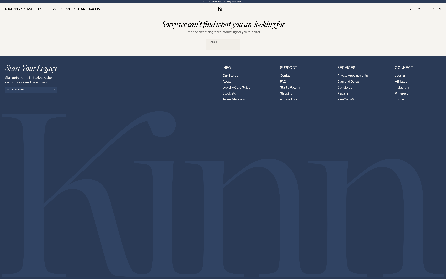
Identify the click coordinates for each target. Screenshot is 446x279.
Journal (400, 75)
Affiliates (401, 81)
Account (229, 81)
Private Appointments (352, 75)
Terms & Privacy (234, 99)
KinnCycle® (345, 99)
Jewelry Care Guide (236, 87)
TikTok (399, 99)
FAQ (283, 81)
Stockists (229, 93)
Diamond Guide (348, 81)
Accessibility (289, 99)
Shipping (286, 93)
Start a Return (290, 87)
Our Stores (230, 75)
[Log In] (433, 8)
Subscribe (54, 90)
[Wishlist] (427, 8)
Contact (286, 75)
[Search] (409, 8)
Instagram (402, 87)
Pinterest (401, 93)
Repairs (342, 93)
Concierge (344, 87)
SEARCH (212, 42)
